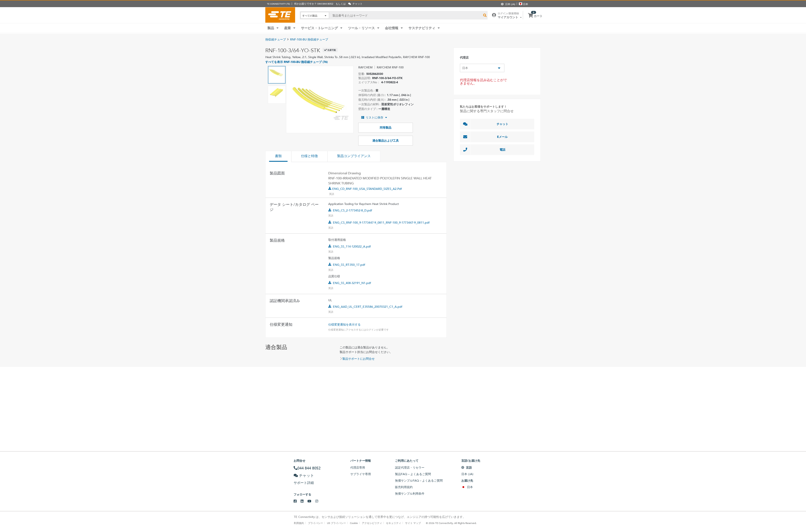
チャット (502, 124)
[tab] (278, 156)
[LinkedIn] (304, 501)
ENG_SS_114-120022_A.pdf (352, 246)
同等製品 (385, 127)
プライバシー (315, 523)
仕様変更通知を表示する (344, 324)
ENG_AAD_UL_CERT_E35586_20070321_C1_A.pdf (367, 307)
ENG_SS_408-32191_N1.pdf (352, 283)
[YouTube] (311, 501)
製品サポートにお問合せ (358, 359)
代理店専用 (357, 467)
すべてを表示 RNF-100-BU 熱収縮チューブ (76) (296, 62)
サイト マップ (413, 523)
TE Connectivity (280, 15)
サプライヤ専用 (360, 474)
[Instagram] (318, 501)
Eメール (502, 137)
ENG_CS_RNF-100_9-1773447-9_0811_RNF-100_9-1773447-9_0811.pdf (381, 222)
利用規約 (299, 523)
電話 (502, 149)
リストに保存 (374, 117)
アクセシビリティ (372, 523)
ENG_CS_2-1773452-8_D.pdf (352, 210)
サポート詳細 (304, 483)
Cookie (354, 523)
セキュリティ (393, 523)
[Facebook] (297, 501)
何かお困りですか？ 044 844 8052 (313, 3)
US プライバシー (336, 523)
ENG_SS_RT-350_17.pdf (349, 265)
